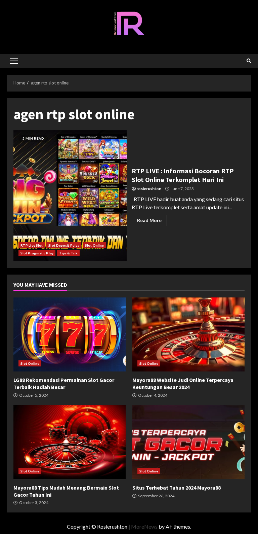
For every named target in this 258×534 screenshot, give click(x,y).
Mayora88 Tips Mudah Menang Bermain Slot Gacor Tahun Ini (69, 442)
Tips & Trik (68, 253)
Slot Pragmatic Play (36, 253)
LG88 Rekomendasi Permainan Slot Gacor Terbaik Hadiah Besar (69, 334)
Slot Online (94, 245)
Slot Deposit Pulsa (63, 245)
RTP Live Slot (31, 245)
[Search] (249, 61)
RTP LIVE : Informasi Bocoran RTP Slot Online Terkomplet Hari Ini (70, 195)
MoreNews (144, 526)
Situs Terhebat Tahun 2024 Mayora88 (188, 442)
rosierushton (148, 188)
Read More (149, 220)
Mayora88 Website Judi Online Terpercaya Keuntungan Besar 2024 (188, 334)
